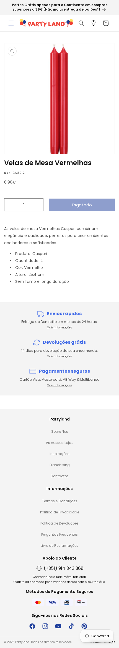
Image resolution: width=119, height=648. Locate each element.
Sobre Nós (59, 431)
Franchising (60, 464)
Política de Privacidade (59, 512)
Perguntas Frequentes (59, 534)
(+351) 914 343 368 (64, 568)
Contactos (59, 476)
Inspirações (59, 453)
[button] (11, 23)
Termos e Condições (59, 501)
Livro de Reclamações (59, 545)
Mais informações (59, 327)
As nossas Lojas (59, 442)
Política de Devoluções (59, 523)
